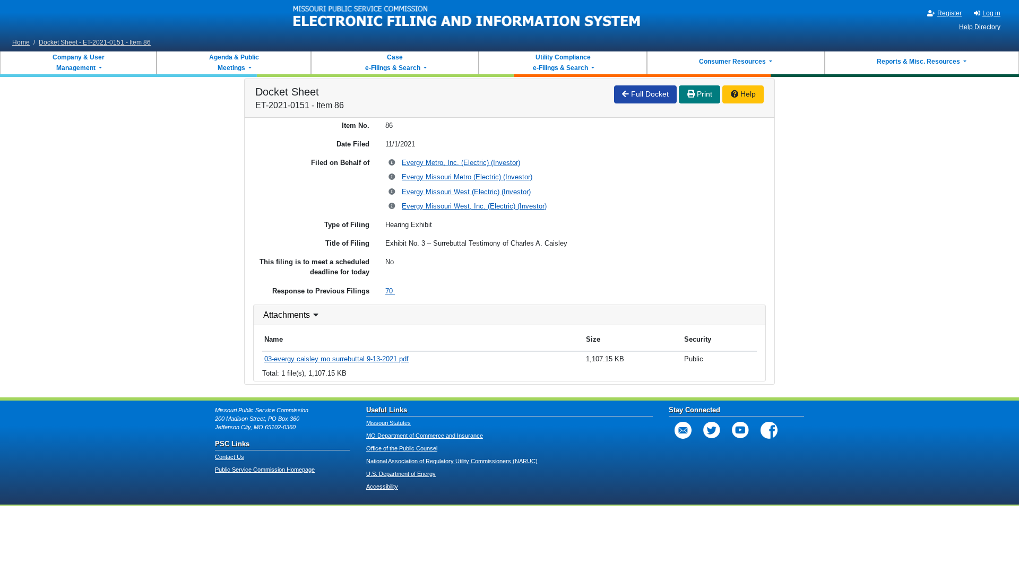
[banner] (467, 17)
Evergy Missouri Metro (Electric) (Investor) (467, 177)
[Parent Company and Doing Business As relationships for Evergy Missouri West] (392, 192)
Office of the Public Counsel (401, 448)
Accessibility (382, 486)
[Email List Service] (683, 430)
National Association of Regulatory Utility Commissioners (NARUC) (452, 461)
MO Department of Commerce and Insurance (424, 435)
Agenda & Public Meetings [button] (234, 63)
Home (21, 42)
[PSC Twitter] (711, 430)
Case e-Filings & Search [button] (393, 63)
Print (703, 94)
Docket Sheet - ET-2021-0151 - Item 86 (95, 42)
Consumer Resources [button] (733, 61)
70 (390, 291)
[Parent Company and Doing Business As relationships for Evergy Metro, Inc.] (392, 163)
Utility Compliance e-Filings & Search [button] (561, 63)
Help (747, 94)
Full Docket (649, 94)
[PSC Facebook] (769, 430)
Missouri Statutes (388, 423)
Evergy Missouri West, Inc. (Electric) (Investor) (474, 206)
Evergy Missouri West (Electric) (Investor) (466, 192)
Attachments (286, 314)
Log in (991, 13)
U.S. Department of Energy (401, 474)
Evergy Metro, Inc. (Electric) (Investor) (461, 163)
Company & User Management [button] (79, 63)
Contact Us (229, 457)
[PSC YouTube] (740, 430)
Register (949, 13)
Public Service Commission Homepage (265, 469)
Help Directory (979, 27)
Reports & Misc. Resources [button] (919, 61)
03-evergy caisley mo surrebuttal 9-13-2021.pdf (336, 359)
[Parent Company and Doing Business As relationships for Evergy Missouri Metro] (392, 177)
